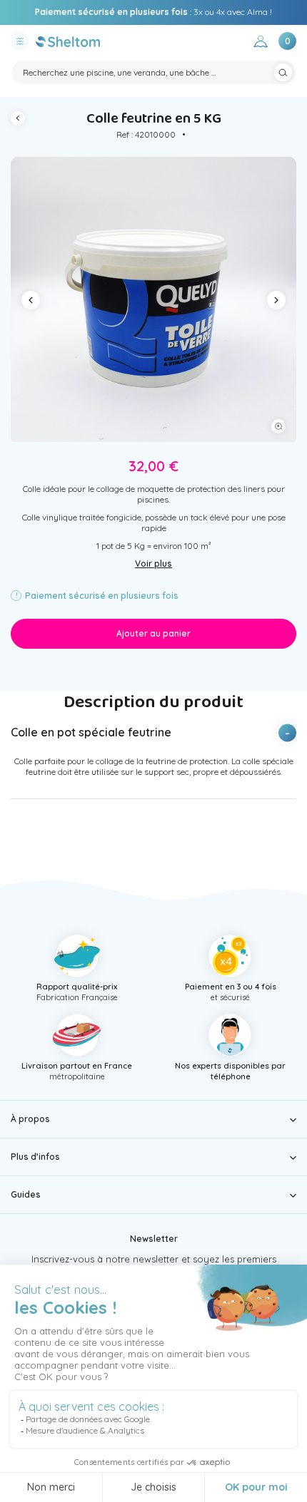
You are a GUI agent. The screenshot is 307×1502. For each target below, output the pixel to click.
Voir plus (153, 563)
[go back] (21, 120)
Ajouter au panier (153, 633)
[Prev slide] (30, 300)
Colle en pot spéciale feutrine (91, 732)
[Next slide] (276, 300)
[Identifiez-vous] (260, 43)
